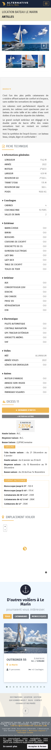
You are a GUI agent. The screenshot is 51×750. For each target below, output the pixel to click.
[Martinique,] (25, 549)
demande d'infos (27, 410)
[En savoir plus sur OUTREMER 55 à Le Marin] (25, 638)
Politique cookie (25, 732)
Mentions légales (37, 731)
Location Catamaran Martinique (38, 735)
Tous (7, 616)
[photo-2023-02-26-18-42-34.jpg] (25, 38)
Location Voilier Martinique (12, 735)
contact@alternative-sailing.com (28, 726)
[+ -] (25, 549)
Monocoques (39, 616)
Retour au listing (26, 416)
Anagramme (21, 731)
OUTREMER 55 (16, 659)
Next (43, 45)
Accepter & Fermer (37, 746)
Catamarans (21, 616)
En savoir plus (10, 746)
